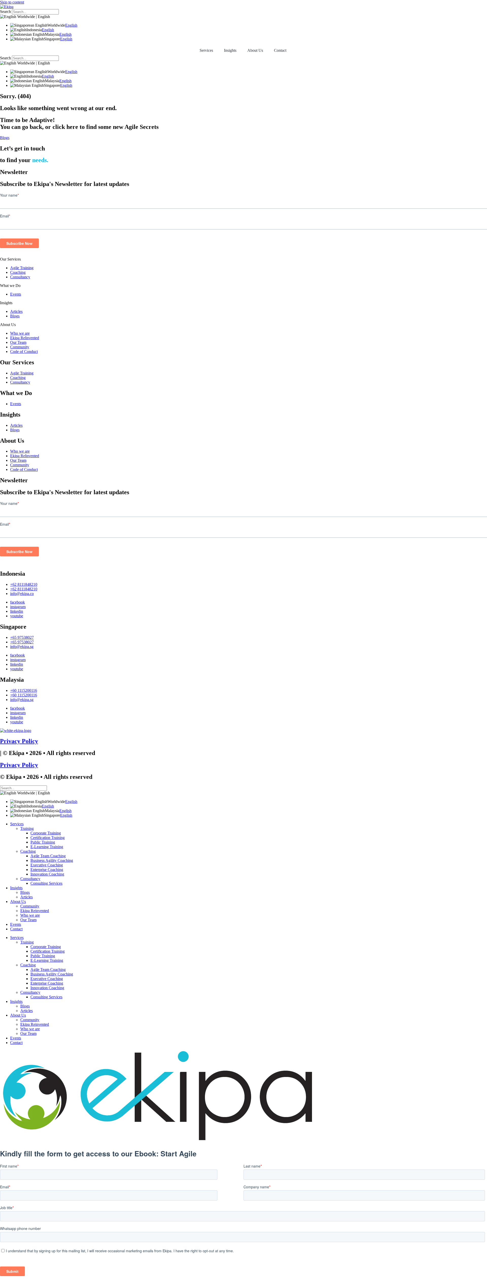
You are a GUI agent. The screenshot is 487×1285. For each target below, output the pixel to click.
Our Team (18, 342)
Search (5, 11)
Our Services (10, 259)
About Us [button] (255, 50)
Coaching (18, 272)
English (71, 25)
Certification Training (47, 837)
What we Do (10, 285)
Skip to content (12, 2)
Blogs (15, 316)
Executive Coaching (46, 865)
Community (19, 347)
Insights (6, 303)
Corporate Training (45, 833)
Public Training (42, 842)
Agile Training (21, 268)
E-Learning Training (46, 847)
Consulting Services (46, 883)
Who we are (20, 333)
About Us (8, 324)
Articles (16, 311)
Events (15, 294)
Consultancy (20, 277)
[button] (243, 259)
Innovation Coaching (47, 874)
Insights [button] (230, 50)
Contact (280, 50)
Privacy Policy (19, 741)
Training (27, 828)
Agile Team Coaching (48, 856)
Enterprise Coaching (46, 869)
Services (206, 50)
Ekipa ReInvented (24, 338)
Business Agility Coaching (51, 860)
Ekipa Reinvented (34, 911)
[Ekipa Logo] (6, 7)
